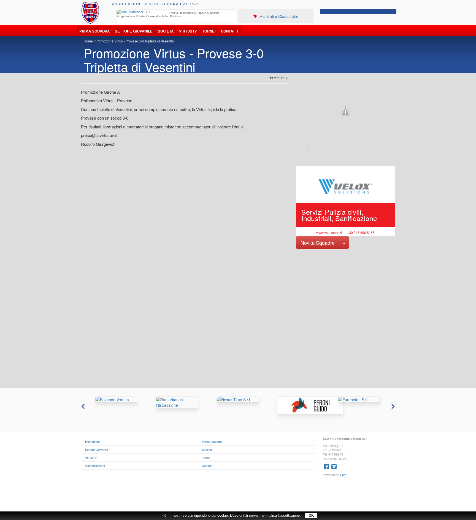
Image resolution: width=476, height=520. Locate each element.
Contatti (229, 31)
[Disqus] (238, 318)
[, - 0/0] (308, 150)
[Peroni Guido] (298, 405)
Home (88, 41)
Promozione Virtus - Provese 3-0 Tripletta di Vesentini (135, 41)
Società (166, 31)
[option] (176, 15)
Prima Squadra (94, 31)
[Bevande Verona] (116, 400)
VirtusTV (188, 31)
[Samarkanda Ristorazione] (177, 402)
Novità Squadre (318, 242)
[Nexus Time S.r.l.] (238, 400)
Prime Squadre (212, 441)
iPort (343, 474)
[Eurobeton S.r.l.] (359, 400)
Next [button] (393, 406)
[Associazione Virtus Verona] (90, 13)
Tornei (209, 31)
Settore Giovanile (134, 31)
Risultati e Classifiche (278, 16)
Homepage (92, 441)
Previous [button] (82, 406)
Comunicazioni (95, 465)
